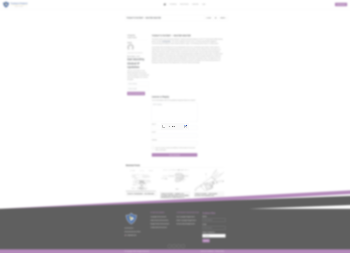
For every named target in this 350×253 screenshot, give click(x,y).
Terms (186, 129)
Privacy (184, 129)
